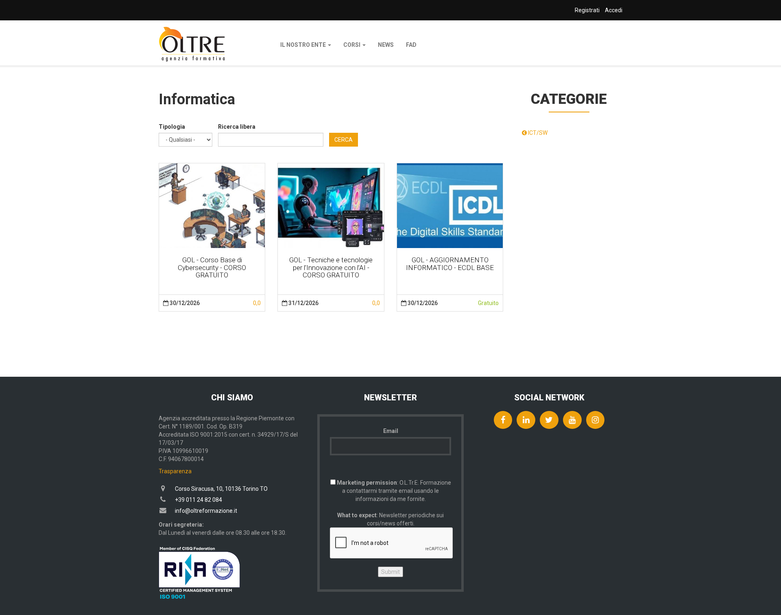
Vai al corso (212, 205)
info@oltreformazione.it (206, 510)
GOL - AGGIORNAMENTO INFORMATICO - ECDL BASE (450, 264)
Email (390, 431)
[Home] (192, 44)
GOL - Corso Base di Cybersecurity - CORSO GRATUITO (212, 267)
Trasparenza (175, 471)
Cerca (343, 139)
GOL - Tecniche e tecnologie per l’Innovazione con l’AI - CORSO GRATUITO (331, 267)
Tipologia (172, 126)
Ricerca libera (236, 126)
